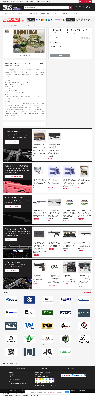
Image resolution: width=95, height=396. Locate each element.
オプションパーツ (22, 13)
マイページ (77, 8)
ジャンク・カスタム (45, 13)
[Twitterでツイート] (87, 38)
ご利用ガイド (65, 13)
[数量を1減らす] (59, 50)
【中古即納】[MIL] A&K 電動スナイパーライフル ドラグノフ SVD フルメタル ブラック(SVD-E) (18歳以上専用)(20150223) (84, 213)
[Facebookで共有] (82, 38)
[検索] (70, 7)
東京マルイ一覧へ (10, 239)
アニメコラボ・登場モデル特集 (13, 176)
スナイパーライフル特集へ (12, 206)
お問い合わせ (74, 13)
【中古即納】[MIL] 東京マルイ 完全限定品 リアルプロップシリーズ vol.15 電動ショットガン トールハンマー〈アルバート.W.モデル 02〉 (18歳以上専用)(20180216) (54, 279)
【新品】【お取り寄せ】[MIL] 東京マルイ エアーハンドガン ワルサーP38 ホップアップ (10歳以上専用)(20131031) (39, 182)
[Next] (92, 178)
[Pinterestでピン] (85, 38)
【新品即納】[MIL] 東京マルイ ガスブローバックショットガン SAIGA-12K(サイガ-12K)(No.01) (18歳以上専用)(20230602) (84, 245)
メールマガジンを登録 (86, 1)
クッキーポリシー (53, 392)
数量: (51, 50)
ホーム (4, 25)
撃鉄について (57, 13)
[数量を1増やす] (66, 50)
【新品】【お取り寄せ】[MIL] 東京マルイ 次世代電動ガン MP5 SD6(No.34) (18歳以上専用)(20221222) (54, 244)
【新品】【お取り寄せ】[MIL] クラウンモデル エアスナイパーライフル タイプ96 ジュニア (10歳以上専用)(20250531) (39, 213)
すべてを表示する (88, 292)
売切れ (60, 55)
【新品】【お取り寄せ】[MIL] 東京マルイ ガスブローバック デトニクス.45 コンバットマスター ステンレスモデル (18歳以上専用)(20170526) (69, 183)
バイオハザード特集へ (11, 270)
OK (67, 392)
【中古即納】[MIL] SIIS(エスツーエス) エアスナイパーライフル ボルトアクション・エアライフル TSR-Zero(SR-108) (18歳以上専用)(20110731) (54, 214)
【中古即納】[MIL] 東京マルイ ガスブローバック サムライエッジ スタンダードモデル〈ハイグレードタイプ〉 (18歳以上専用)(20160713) (69, 278)
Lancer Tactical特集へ (11, 142)
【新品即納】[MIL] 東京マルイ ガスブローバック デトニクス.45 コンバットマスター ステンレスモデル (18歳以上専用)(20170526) (54, 182)
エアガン (5, 13)
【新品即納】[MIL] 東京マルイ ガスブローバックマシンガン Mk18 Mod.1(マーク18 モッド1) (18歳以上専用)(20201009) (69, 245)
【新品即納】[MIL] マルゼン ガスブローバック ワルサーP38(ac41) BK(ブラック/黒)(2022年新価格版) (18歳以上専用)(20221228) (84, 182)
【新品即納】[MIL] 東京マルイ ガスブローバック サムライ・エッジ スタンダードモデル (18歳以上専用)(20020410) (39, 278)
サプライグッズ (33, 13)
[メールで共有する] (89, 38)
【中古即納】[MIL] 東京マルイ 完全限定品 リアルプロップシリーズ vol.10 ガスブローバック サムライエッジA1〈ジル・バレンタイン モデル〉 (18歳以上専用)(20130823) (84, 280)
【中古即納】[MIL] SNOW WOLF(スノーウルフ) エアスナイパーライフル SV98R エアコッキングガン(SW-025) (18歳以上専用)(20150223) (69, 214)
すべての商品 (9, 25)
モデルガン (13, 13)
